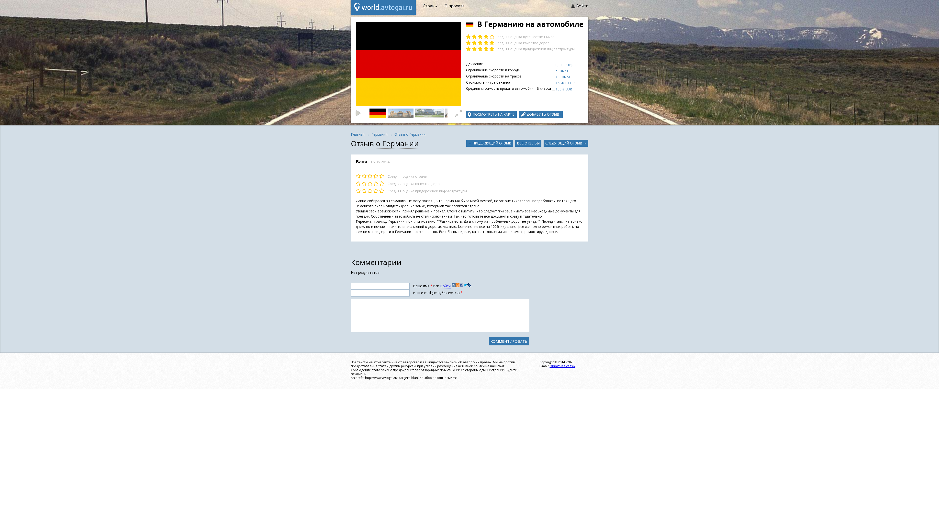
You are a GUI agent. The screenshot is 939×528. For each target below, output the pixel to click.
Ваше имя (422, 286)
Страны (430, 6)
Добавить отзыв (543, 114)
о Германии (397, 143)
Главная (358, 134)
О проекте (455, 6)
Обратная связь (562, 366)
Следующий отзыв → (566, 143)
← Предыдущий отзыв (489, 143)
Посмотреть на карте (493, 114)
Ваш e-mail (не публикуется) (438, 292)
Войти (582, 6)
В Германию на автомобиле (530, 24)
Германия (379, 134)
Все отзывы (528, 143)
